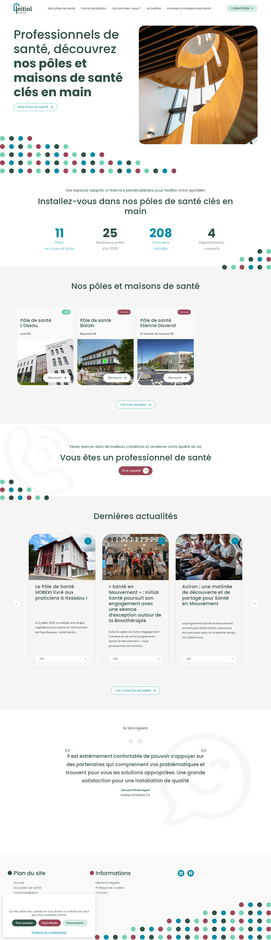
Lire (42, 658)
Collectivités (240, 8)
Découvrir (55, 378)
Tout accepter (24, 922)
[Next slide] (254, 603)
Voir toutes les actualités (133, 690)
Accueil (19, 883)
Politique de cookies (110, 888)
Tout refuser (49, 922)
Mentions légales (108, 883)
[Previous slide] (16, 603)
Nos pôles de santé (33, 107)
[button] (131, 741)
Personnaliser (75, 922)
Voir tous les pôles (133, 405)
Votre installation (26, 893)
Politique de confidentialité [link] (49, 932)
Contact (102, 893)
